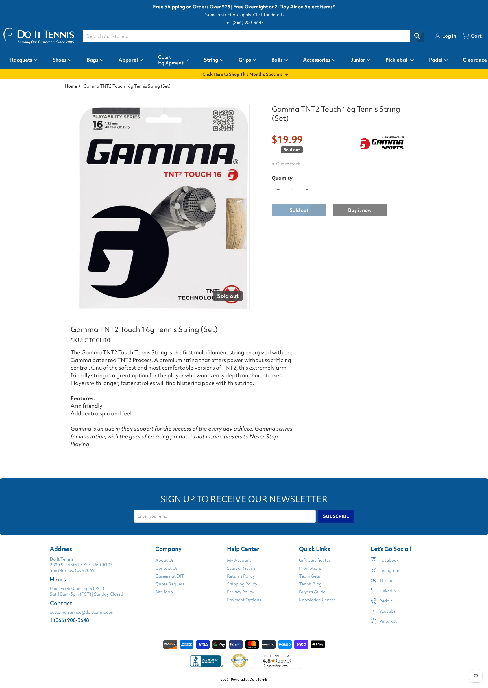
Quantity (282, 178)
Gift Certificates (314, 560)
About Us (164, 560)
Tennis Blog (310, 584)
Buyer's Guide (312, 592)
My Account (239, 560)
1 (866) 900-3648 (69, 620)
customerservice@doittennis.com (82, 612)
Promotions (310, 568)
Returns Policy (241, 576)
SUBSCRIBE (336, 516)
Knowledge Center (317, 600)
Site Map (164, 592)
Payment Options (244, 600)
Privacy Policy (240, 592)
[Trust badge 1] (206, 660)
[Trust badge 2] (239, 660)
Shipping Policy (242, 584)
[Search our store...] (417, 36)
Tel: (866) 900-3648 (244, 22)
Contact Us (166, 568)
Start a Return (241, 568)
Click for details (268, 15)
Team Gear (310, 576)
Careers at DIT (169, 576)
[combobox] (253, 36)
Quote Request (169, 584)
